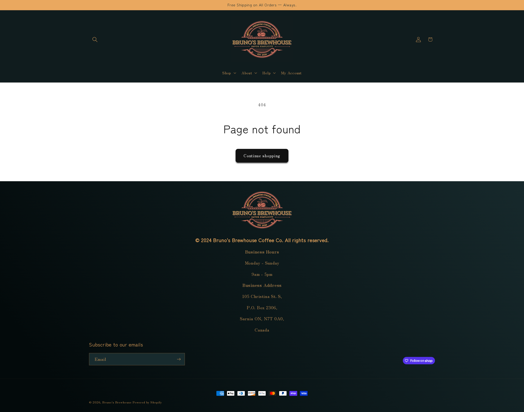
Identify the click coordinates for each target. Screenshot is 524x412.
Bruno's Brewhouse (116, 402)
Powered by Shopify (147, 402)
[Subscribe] (179, 359)
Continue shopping (262, 155)
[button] (95, 39)
